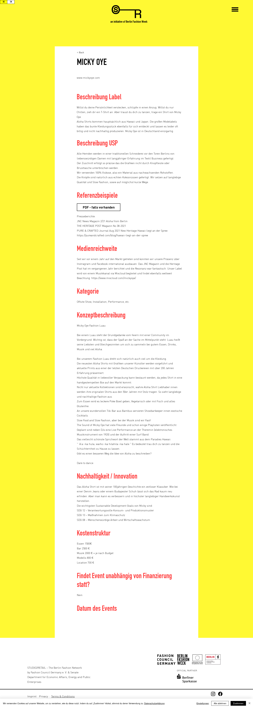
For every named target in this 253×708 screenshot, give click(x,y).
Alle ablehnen (220, 703)
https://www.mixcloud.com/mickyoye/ (113, 278)
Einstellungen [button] (202, 703)
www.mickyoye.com (88, 77)
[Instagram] (213, 694)
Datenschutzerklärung (154, 703)
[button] (235, 9)
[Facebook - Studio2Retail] (220, 694)
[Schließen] (249, 703)
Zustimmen (238, 703)
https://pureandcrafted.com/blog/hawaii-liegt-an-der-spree (112, 235)
